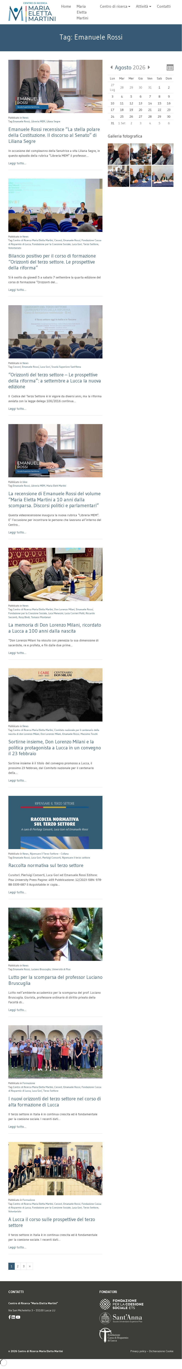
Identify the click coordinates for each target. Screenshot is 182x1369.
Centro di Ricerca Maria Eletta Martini (33, 240)
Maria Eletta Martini (82, 12)
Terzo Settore (90, 244)
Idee (25, 482)
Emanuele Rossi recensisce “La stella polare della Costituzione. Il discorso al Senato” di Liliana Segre (54, 135)
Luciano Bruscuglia (41, 969)
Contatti (164, 6)
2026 (130, 67)
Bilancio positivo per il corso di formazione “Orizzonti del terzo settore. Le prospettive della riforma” (52, 262)
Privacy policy (138, 1351)
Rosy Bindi (24, 617)
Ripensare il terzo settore (76, 857)
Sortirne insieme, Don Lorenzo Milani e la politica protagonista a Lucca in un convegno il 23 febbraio (54, 747)
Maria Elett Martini (56, 485)
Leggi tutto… (17, 163)
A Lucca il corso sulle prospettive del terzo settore (51, 1222)
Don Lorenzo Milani (64, 609)
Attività (142, 6)
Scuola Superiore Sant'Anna (66, 366)
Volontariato (14, 247)
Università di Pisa (61, 969)
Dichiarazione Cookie (161, 1351)
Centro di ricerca (113, 6)
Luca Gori (77, 244)
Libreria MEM (38, 121)
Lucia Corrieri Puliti (74, 613)
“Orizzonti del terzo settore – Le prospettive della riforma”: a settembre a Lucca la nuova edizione (54, 380)
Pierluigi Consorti (51, 857)
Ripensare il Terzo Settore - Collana (49, 853)
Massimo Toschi (89, 734)
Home (66, 6)
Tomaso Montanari (41, 617)
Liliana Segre (53, 121)
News (26, 117)
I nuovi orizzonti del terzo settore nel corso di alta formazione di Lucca (54, 1102)
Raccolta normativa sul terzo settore (45, 865)
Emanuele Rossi (21, 121)
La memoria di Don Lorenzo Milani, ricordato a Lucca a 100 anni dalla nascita (54, 628)
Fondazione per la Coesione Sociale (51, 244)
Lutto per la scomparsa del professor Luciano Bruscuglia (55, 980)
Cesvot (58, 240)
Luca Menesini (55, 613)
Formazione (29, 1083)
